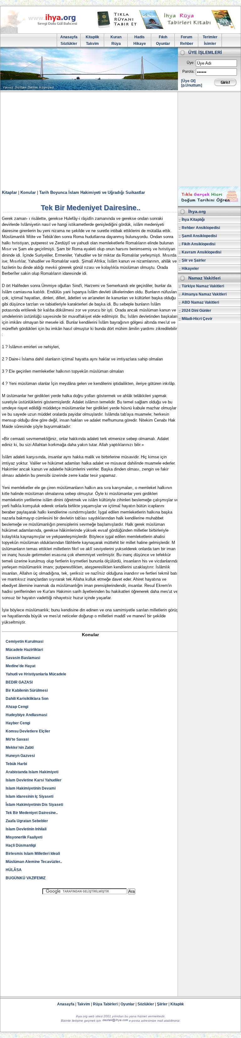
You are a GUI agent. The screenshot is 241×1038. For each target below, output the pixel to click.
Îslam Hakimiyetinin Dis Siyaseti (34, 804)
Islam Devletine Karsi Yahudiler (34, 780)
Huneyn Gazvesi (20, 755)
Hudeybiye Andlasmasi (26, 715)
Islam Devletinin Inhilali (26, 829)
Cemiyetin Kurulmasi (24, 641)
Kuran (115, 37)
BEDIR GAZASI (19, 682)
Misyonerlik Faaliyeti (24, 837)
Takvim (92, 43)
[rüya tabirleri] (167, 27)
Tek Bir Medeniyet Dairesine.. (32, 813)
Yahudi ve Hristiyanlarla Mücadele (36, 674)
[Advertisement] (120, 139)
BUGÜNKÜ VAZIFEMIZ (26, 878)
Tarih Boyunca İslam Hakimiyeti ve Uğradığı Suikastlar (92, 192)
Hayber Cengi (18, 723)
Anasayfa (69, 37)
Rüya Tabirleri (105, 1004)
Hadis (139, 37)
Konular (28, 192)
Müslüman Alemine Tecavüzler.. (34, 862)
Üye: (191, 63)
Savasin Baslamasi (23, 658)
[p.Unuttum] (191, 85)
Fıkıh (163, 37)
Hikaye (139, 43)
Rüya (116, 43)
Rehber (186, 43)
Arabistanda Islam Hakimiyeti (32, 772)
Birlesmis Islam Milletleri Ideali (33, 853)
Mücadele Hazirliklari (24, 649)
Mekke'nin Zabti (20, 747)
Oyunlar (163, 43)
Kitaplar (9, 192)
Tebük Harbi (16, 764)
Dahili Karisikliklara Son (27, 698)
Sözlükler (69, 43)
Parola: (188, 71)
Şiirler (162, 1004)
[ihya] (44, 32)
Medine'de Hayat (20, 666)
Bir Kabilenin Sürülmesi (27, 690)
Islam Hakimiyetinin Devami (31, 788)
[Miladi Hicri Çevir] (209, 204)
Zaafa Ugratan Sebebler (27, 821)
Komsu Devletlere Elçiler (28, 731)
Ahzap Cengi (17, 707)
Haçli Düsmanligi (21, 845)
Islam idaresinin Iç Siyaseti (29, 796)
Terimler (210, 37)
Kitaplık (177, 1004)
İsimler (210, 43)
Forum (186, 37)
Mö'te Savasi (17, 739)
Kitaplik (92, 37)
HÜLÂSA (14, 870)
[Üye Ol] (188, 81)
